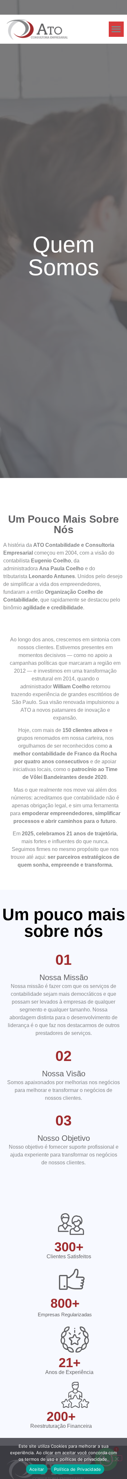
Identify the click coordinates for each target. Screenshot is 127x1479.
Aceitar (36, 1469)
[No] (116, 1458)
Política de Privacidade (77, 1469)
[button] (116, 29)
